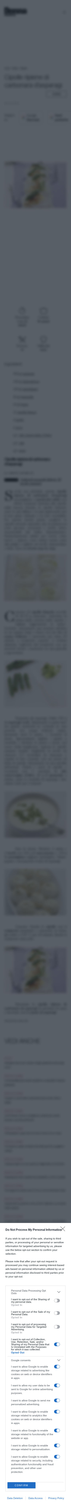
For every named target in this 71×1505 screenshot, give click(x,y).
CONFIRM (21, 1485)
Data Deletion (15, 1498)
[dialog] (35, 1364)
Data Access (35, 1498)
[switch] (57, 1300)
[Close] (63, 1230)
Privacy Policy (56, 1498)
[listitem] (35, 1291)
